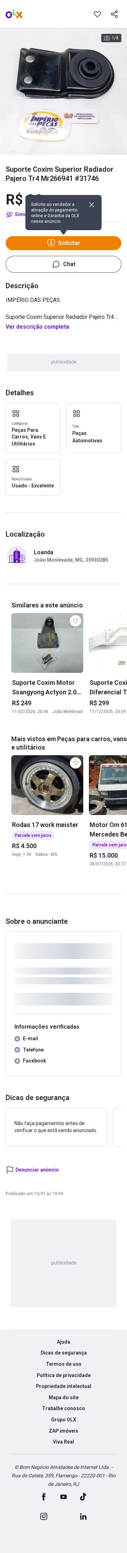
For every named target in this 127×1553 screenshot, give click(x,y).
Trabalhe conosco (63, 1408)
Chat (69, 264)
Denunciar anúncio (37, 1170)
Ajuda (63, 1342)
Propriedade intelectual (63, 1386)
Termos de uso (63, 1364)
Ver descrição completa (37, 326)
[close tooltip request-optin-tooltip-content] (91, 205)
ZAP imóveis (63, 1431)
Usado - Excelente (33, 485)
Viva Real (63, 1442)
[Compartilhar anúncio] (114, 14)
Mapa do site (64, 1397)
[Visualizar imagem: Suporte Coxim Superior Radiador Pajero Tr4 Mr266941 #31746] (63, 91)
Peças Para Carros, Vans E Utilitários (29, 437)
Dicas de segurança (64, 1353)
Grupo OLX (63, 1419)
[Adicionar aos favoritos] (97, 14)
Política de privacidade (64, 1375)
